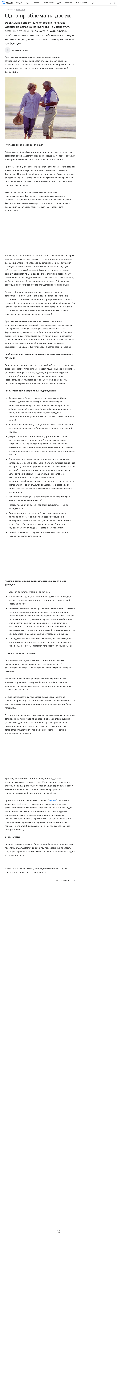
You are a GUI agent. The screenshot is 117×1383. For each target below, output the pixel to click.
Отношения (20, 10)
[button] (40, 108)
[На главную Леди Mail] (9, 2)
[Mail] (3, 2)
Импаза (52, 800)
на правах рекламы (20, 50)
